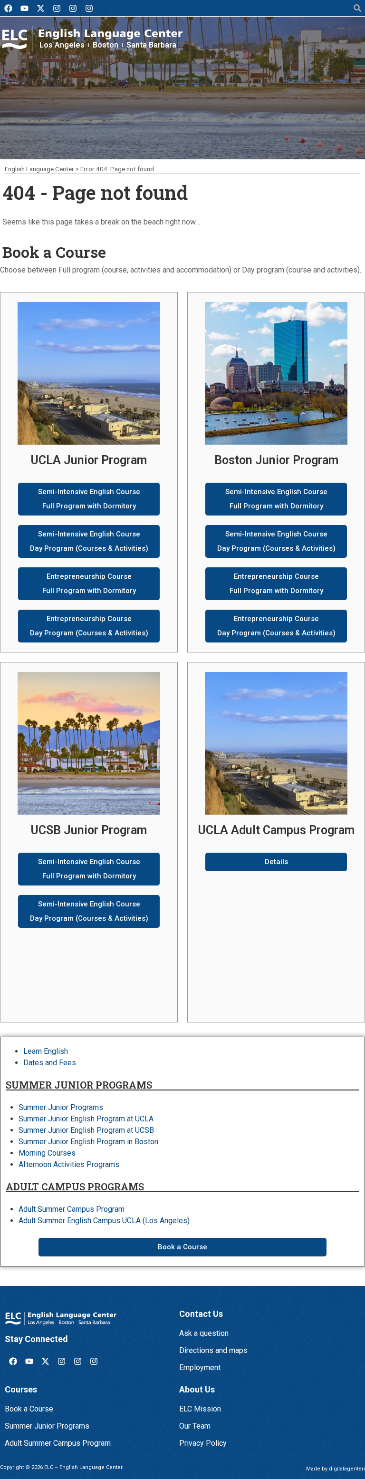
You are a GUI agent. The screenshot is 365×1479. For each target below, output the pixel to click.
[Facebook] (8, 8)
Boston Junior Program (276, 460)
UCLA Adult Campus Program (276, 830)
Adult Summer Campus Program (72, 1209)
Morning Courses (47, 1153)
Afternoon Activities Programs (69, 1164)
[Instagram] (56, 8)
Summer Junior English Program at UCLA (86, 1118)
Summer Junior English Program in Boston (88, 1141)
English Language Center (39, 169)
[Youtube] (24, 8)
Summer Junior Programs (61, 1107)
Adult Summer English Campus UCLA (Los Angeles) (104, 1220)
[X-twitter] (40, 8)
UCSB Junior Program (89, 830)
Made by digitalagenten (335, 1469)
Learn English (45, 1051)
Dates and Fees (49, 1062)
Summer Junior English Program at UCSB (86, 1130)
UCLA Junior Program (89, 460)
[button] (357, 8)
